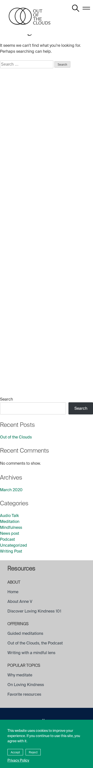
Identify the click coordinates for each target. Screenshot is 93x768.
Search (6, 399)
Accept (15, 752)
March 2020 (11, 489)
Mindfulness (11, 527)
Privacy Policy (18, 760)
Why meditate (19, 675)
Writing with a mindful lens (31, 652)
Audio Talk (9, 515)
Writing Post (11, 551)
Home (12, 591)
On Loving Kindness (25, 684)
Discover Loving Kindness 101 (34, 611)
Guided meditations (25, 633)
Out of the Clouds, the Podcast (35, 643)
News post (9, 533)
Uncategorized (13, 545)
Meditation (9, 521)
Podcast (7, 539)
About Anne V (19, 601)
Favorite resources (24, 694)
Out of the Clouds (16, 437)
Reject (33, 752)
